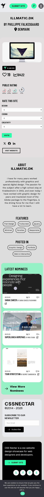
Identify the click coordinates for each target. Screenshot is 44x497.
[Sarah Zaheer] (22, 275)
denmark (23, 29)
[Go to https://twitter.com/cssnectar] (16, 473)
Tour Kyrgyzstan (12, 374)
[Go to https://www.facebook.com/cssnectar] (23, 473)
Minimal (8, 230)
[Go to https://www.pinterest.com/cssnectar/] (30, 473)
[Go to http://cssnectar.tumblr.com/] (36, 473)
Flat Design (9, 224)
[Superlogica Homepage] (22, 312)
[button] (33, 6)
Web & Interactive (22, 254)
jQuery (37, 224)
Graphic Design (16, 247)
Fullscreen (24, 224)
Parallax (20, 230)
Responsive (34, 230)
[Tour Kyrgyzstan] (22, 349)
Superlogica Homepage (15, 337)
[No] (41, 488)
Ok (23, 493)
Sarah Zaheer (11, 300)
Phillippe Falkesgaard (24, 24)
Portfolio (31, 247)
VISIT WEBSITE (11, 151)
